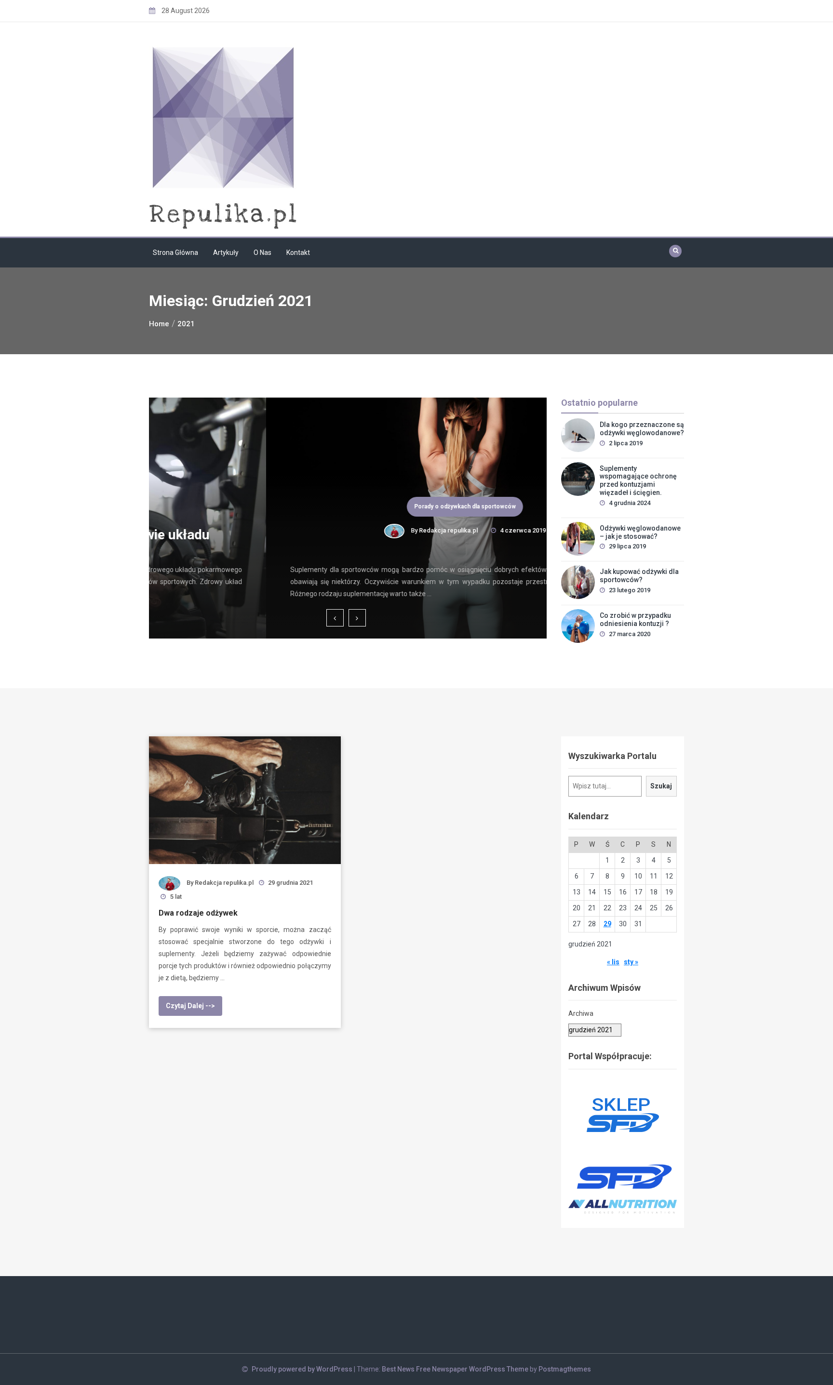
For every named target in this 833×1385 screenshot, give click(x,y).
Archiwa (580, 1013)
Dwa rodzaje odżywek (198, 913)
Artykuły (226, 252)
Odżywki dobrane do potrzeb (348, 551)
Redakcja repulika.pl (331, 530)
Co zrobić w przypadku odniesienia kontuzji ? (635, 619)
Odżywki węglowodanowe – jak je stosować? (640, 532)
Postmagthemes (564, 1369)
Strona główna (175, 252)
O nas (262, 252)
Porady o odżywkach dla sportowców (348, 506)
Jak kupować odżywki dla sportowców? (639, 576)
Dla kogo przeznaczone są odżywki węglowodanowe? (642, 429)
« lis (613, 962)
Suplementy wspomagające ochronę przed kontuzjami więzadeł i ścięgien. (638, 480)
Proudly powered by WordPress (303, 1369)
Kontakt (298, 252)
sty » (631, 962)
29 (607, 924)
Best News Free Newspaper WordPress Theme (455, 1369)
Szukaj (661, 786)
